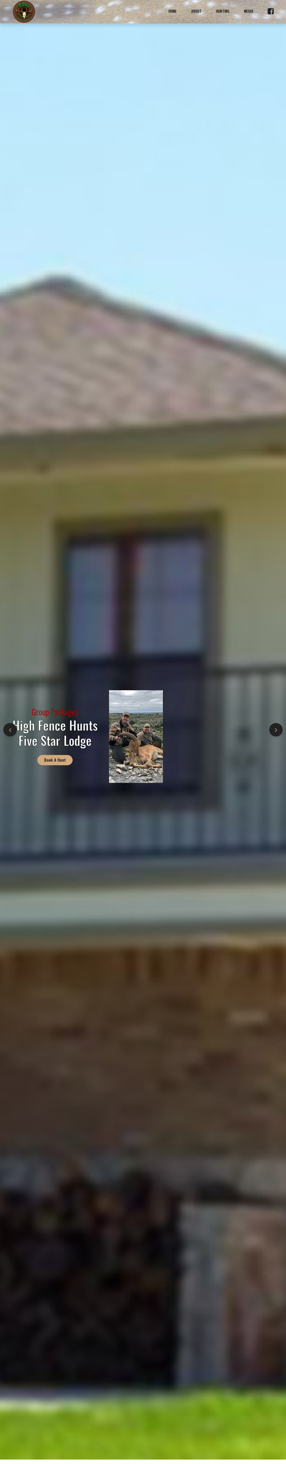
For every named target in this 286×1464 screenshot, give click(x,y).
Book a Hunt (64, 760)
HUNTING (222, 11)
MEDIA (248, 11)
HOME (172, 11)
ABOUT (196, 11)
